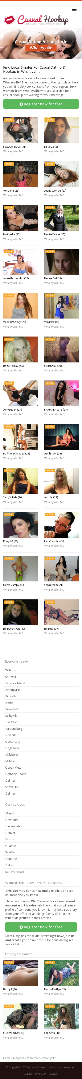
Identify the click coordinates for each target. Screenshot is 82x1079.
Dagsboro (12, 748)
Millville (10, 761)
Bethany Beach (15, 774)
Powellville (12, 709)
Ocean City (12, 742)
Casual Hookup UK (35, 1073)
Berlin (9, 703)
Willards (10, 670)
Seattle (10, 852)
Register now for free (42, 103)
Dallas (9, 865)
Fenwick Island (15, 683)
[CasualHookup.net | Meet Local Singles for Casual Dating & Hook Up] (36, 20)
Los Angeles (13, 826)
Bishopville (12, 690)
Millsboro (11, 754)
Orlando (10, 846)
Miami (9, 813)
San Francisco (14, 872)
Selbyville (11, 716)
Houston (11, 859)
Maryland (19, 1058)
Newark (10, 735)
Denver (10, 833)
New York (12, 820)
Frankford (12, 722)
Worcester (33, 1058)
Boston (10, 839)
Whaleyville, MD (13, 152)
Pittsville (10, 696)
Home (7, 1058)
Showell (10, 677)
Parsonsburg (13, 729)
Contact (53, 1073)
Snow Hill (11, 787)
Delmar (10, 780)
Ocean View (13, 767)
